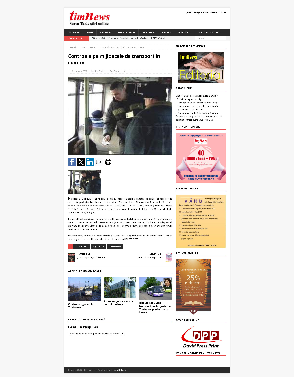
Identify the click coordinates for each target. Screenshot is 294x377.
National (105, 32)
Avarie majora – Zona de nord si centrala (119, 302)
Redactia (183, 32)
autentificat (87, 333)
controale (81, 246)
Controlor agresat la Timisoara (80, 305)
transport (115, 246)
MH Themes (122, 370)
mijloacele (98, 246)
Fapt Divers (148, 32)
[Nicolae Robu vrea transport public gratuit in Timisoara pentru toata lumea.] (155, 288)
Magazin (166, 32)
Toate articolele (208, 32)
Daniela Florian (98, 71)
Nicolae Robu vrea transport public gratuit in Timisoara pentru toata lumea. (155, 307)
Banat (89, 32)
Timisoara (73, 32)
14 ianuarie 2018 (79, 71)
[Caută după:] (210, 38)
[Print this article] (108, 164)
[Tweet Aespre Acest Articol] (81, 164)
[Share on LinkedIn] (90, 164)
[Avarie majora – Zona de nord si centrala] (120, 287)
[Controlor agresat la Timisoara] (84, 289)
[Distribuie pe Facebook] (72, 164)
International (126, 32)
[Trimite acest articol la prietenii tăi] (99, 164)
